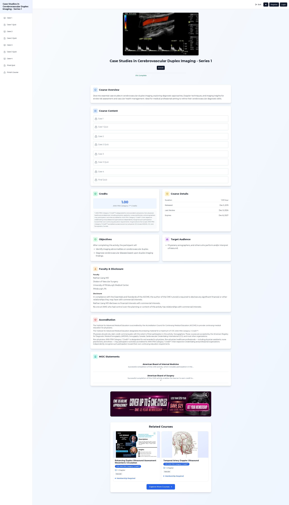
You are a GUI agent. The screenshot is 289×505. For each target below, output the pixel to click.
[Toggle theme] (265, 4)
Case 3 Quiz (103, 162)
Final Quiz (102, 180)
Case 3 (101, 154)
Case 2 (101, 136)
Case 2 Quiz (103, 144)
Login (283, 5)
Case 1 (100, 119)
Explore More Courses (159, 487)
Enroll (160, 68)
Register (274, 5)
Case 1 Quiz (103, 127)
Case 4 (101, 172)
